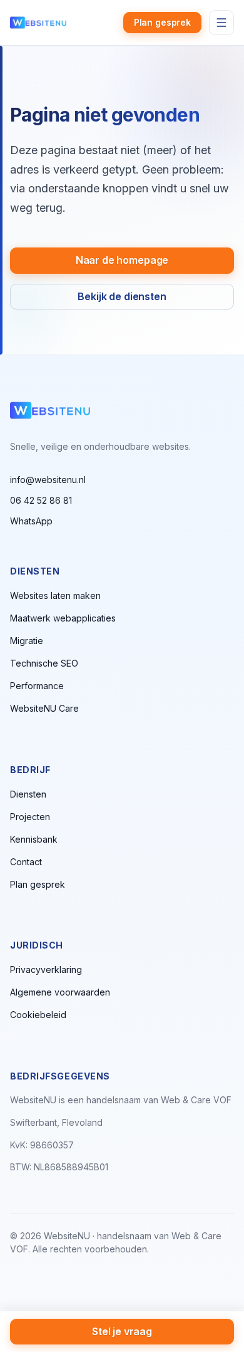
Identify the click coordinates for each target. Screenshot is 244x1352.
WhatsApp (31, 521)
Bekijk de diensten (122, 296)
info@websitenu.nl (48, 479)
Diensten (28, 794)
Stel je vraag (122, 1331)
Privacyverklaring (46, 969)
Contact (26, 861)
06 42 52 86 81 (41, 500)
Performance (37, 685)
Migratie (26, 640)
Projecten (30, 816)
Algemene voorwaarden (60, 992)
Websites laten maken (55, 595)
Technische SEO (44, 663)
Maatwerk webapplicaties (63, 618)
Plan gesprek (162, 22)
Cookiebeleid (38, 1014)
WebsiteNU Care (44, 708)
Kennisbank (34, 839)
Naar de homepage (122, 260)
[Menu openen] (221, 22)
